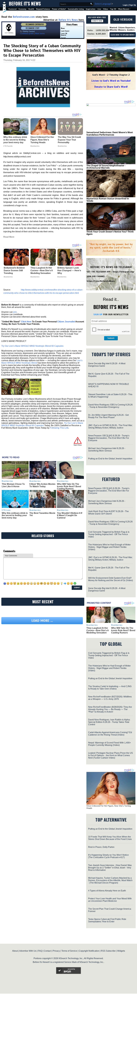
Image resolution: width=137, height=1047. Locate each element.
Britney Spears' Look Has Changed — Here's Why (69, 270)
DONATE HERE (97, 21)
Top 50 (113, 9)
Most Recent (123, 9)
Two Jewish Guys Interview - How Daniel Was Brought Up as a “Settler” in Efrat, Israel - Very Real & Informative (110, 867)
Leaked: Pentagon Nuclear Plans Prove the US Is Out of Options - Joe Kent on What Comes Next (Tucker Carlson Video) (110, 755)
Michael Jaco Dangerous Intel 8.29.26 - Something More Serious (106, 449)
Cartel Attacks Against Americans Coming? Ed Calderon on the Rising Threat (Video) (110, 733)
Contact (47, 951)
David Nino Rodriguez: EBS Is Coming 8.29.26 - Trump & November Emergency (110, 406)
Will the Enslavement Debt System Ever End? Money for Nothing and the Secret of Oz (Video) (110, 579)
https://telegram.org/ (123, 271)
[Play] (110, 55)
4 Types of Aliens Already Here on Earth (107, 891)
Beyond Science (43, 9)
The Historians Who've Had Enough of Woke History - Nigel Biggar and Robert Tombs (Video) (109, 547)
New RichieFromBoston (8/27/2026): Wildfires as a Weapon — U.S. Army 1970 (110, 698)
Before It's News (25, 3)
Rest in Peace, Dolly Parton (101, 847)
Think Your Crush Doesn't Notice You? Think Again (110, 232)
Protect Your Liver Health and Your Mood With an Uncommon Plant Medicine (110, 899)
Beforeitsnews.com (24, 16)
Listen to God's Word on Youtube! (111, 80)
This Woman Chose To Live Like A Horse (13, 485)
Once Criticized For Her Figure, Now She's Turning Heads (108, 807)
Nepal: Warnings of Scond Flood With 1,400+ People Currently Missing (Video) (109, 744)
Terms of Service (69, 951)
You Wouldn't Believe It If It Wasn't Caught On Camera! (69, 515)
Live (99, 9)
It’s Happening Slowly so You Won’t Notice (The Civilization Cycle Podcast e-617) (108, 856)
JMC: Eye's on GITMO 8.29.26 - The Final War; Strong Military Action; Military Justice (110, 426)
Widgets (121, 951)
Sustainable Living (76, 9)
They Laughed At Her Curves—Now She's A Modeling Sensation (42, 270)
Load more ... (42, 620)
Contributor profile (27, 34)
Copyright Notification (89, 951)
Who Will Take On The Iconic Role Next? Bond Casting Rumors (69, 486)
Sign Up (132, 5)
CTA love (6, 510)
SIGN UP (97, 314)
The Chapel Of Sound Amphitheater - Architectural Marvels (105, 166)
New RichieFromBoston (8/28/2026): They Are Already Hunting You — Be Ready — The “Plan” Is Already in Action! (110, 709)
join (15, 312)
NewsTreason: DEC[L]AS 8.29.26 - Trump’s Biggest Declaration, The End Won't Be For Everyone (108, 438)
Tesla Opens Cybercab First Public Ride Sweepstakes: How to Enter (107, 920)
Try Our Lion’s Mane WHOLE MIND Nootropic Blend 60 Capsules (32, 346)
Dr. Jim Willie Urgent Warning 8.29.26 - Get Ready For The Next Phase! (108, 416)
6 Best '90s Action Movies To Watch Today (42, 485)
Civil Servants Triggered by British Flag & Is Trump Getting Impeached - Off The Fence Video (108, 534)
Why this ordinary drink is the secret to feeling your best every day (15, 515)
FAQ (40, 951)
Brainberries (8, 277)
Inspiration (90, 9)
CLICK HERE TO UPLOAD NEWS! (123, 35)
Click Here (26, 321)
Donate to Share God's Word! (111, 86)
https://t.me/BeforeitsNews (101, 281)
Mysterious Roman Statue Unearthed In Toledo (107, 199)
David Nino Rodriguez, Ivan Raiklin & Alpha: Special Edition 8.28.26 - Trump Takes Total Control (109, 722)
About (15, 951)
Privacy (56, 951)
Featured (12, 9)
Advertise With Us (27, 951)
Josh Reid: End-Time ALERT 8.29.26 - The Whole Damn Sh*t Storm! (108, 512)
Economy (22, 9)
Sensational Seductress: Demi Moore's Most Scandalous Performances (109, 133)
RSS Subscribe (108, 951)
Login (125, 5)
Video (105, 9)
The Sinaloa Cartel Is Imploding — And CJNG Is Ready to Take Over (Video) (110, 687)
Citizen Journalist (66, 321)
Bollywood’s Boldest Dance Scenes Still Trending (14, 270)
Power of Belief (59, 9)
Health (31, 9)
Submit (110, 338)
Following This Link (59, 428)
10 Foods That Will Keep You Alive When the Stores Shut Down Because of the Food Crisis (110, 838)
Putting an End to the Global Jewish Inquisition (110, 458)
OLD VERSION (122, 19)
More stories (40, 34)
